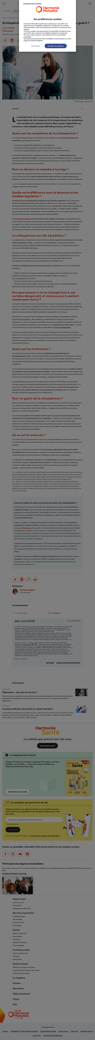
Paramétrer (35, 46)
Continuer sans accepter (32, 3)
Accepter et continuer (56, 46)
